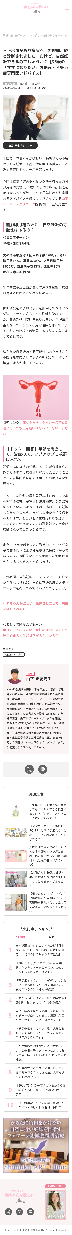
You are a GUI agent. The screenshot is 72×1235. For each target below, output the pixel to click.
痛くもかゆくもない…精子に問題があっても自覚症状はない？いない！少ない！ (35, 428)
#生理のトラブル (13, 654)
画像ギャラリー (23, 145)
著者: (32, 84)
